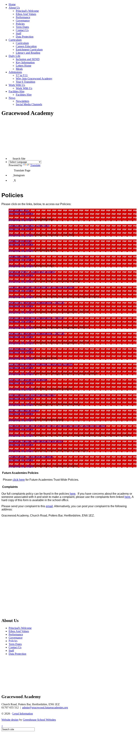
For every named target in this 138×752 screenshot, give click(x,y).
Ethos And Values (26, 14)
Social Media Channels (29, 104)
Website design (10, 719)
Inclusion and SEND (28, 59)
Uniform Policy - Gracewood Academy (31, 456)
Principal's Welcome (27, 10)
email (49, 506)
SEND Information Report (24, 410)
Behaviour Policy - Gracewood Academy (32, 271)
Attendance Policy (19, 256)
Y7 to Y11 (22, 75)
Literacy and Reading (28, 52)
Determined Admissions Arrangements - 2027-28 (36, 333)
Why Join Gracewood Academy (34, 78)
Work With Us (17, 85)
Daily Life (14, 55)
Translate (35, 165)
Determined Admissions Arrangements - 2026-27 (36, 317)
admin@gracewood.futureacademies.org (45, 707)
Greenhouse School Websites (39, 719)
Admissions (15, 72)
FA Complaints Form (21, 348)
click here (19, 479)
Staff (18, 33)
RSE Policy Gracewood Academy (28, 379)
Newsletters (22, 101)
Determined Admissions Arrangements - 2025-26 (36, 302)
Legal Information (22, 713)
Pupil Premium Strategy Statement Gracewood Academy (41, 364)
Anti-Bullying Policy (20, 240)
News (12, 97)
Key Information (25, 62)
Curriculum (15, 39)
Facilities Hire (16, 91)
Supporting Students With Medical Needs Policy (36, 441)
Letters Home (23, 65)
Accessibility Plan (19, 210)
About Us (14, 7)
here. (128, 496)
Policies (20, 23)
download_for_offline (21, 213)
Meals (19, 68)
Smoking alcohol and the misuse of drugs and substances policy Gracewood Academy (57, 425)
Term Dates (22, 26)
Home (12, 4)
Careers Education (26, 46)
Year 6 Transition (25, 81)
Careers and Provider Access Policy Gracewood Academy (42, 287)
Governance (23, 20)
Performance (23, 17)
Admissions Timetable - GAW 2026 (29, 225)
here (72, 493)
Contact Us (22, 30)
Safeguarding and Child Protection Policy (32, 395)
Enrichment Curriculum (29, 49)
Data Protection (24, 36)
